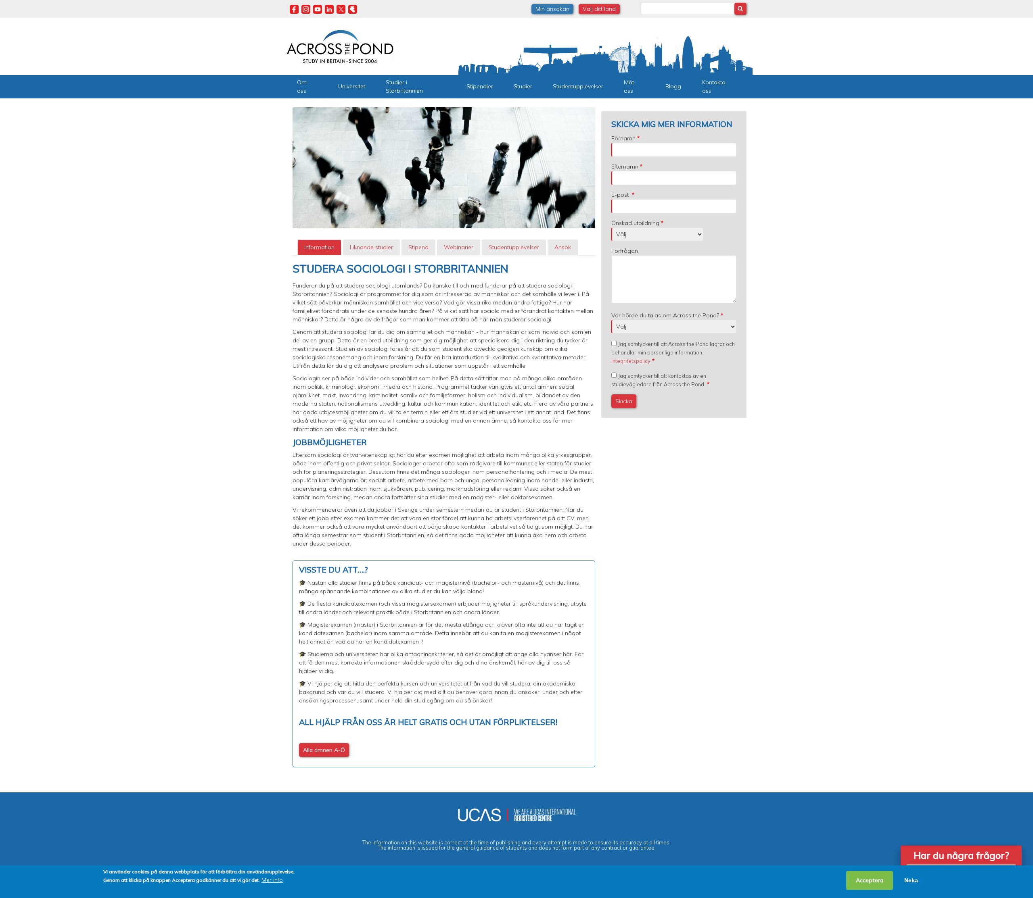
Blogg (673, 86)
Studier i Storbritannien (404, 86)
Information (319, 247)
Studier (523, 86)
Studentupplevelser (578, 86)
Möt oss (629, 86)
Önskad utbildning (635, 223)
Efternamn (624, 166)
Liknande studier (371, 247)
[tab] (319, 247)
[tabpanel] (444, 515)
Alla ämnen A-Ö (324, 750)
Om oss (302, 86)
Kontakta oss (714, 86)
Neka (911, 880)
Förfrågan (624, 250)
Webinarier (458, 247)
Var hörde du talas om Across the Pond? (665, 315)
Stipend (418, 247)
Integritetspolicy (630, 361)
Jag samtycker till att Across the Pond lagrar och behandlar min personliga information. (673, 352)
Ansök (562, 247)
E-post (620, 194)
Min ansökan (552, 9)
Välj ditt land (599, 9)
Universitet (351, 86)
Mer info (272, 879)
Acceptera (869, 880)
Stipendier (479, 86)
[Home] (339, 45)
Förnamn (623, 138)
